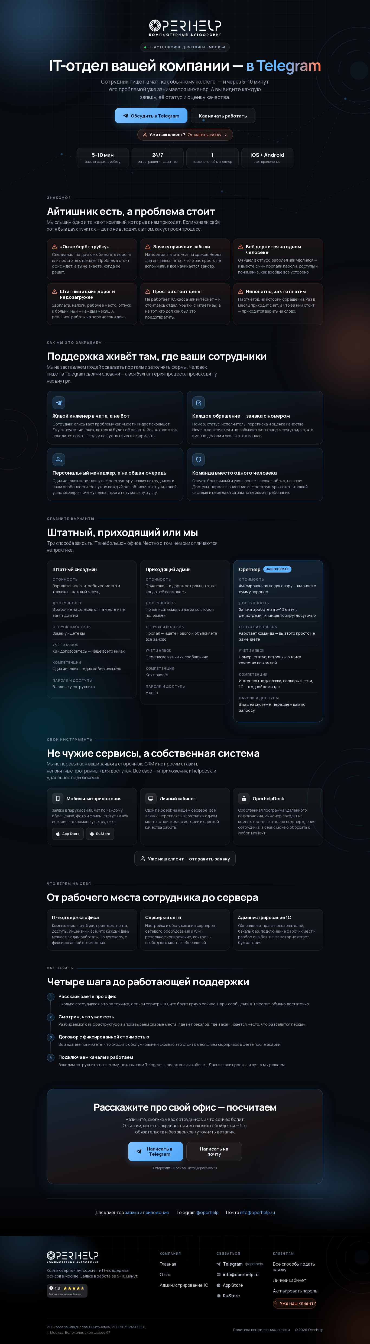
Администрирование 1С (184, 1285)
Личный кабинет (289, 1280)
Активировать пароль (295, 1291)
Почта (250, 1212)
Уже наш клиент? (298, 1303)
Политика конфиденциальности (261, 1329)
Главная (168, 1264)
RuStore (103, 833)
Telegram (197, 1212)
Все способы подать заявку (294, 1267)
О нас (165, 1275)
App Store (71, 833)
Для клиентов (132, 1212)
